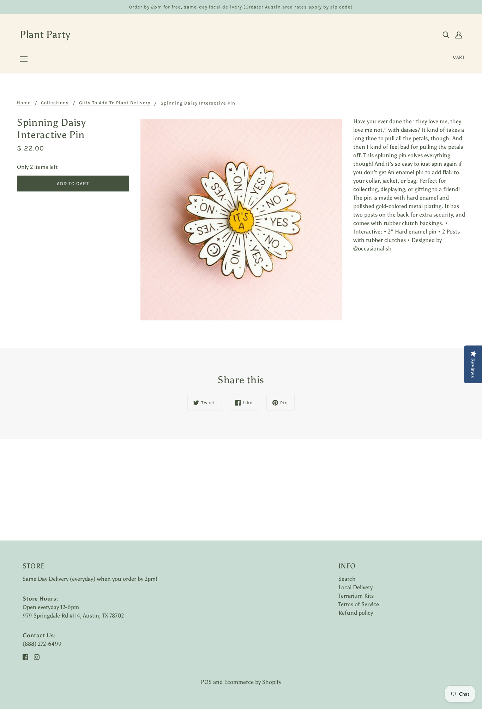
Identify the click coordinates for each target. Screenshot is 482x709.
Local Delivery (355, 587)
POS (206, 682)
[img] (446, 35)
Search (347, 578)
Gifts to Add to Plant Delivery (114, 102)
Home (24, 102)
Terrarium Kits (356, 595)
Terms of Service (358, 604)
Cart (459, 57)
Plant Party (45, 34)
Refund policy (355, 612)
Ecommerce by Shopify (252, 682)
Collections (55, 102)
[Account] (458, 35)
